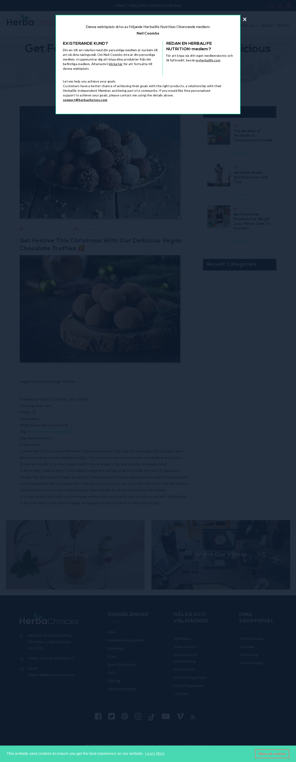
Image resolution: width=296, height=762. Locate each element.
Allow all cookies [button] (272, 754)
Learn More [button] (155, 754)
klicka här (116, 64)
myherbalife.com (208, 60)
